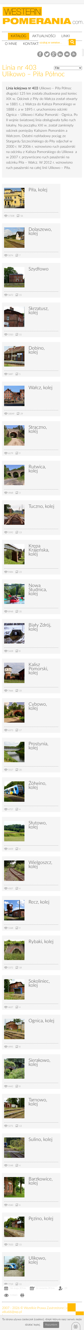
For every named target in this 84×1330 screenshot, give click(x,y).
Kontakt (31, 43)
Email (67, 54)
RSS (74, 54)
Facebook (40, 54)
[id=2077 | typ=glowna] (5, 34)
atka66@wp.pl (12, 1311)
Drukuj (22, 1296)
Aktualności (43, 36)
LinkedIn (60, 54)
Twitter (47, 54)
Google (54, 54)
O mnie (11, 43)
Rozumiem (51, 1324)
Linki (65, 36)
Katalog (18, 36)
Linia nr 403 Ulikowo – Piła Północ (33, 71)
